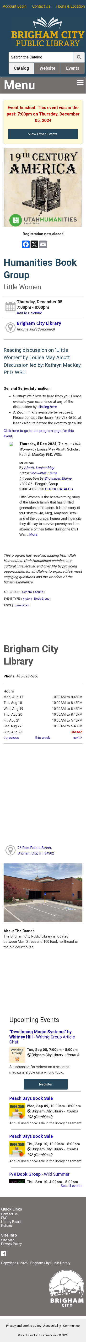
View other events (43, 134)
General (27, 592)
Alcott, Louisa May (39, 468)
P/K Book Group (39, 1174)
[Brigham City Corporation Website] (67, 1288)
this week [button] (42, 737)
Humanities (21, 605)
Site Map (8, 1240)
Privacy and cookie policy (23, 1325)
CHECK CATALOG (59, 489)
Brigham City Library (39, 323)
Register (46, 1084)
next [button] (77, 737)
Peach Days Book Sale (31, 1098)
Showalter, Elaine (43, 473)
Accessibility (52, 1325)
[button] (80, 82)
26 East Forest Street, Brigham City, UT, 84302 (36, 850)
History (27, 598)
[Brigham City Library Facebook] (4, 1254)
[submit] (79, 57)
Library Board (11, 1222)
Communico (71, 1325)
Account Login (15, 6)
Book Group (41, 598)
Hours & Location (70, 6)
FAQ (4, 1218)
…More (32, 534)
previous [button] (12, 737)
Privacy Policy (11, 1244)
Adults (39, 592)
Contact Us (41, 6)
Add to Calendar (29, 313)
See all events (71, 1186)
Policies (7, 1225)
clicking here (47, 407)
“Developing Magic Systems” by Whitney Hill (42, 1036)
